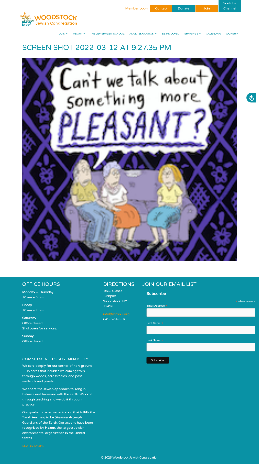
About (78, 33)
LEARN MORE (33, 446)
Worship (232, 33)
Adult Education (141, 33)
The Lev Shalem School (107, 33)
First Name (154, 323)
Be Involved (170, 33)
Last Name (154, 340)
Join (62, 33)
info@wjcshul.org (116, 314)
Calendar (213, 33)
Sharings (191, 33)
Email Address (156, 306)
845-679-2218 (114, 319)
